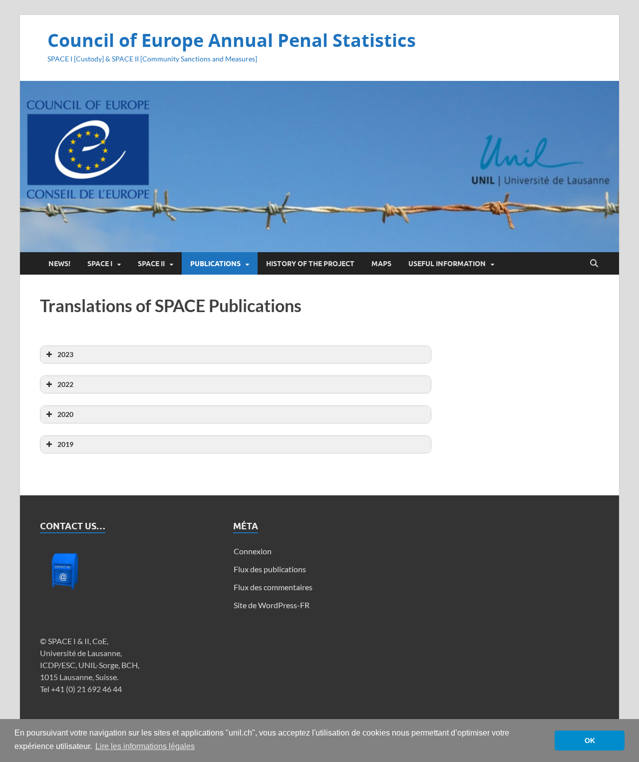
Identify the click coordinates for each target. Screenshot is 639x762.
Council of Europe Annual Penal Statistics (231, 40)
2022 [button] (65, 384)
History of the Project (310, 264)
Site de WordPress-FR (272, 605)
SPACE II (151, 264)
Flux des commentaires (273, 587)
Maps (381, 264)
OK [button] (590, 741)
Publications (215, 264)
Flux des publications (270, 569)
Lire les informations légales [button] (145, 746)
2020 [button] (65, 414)
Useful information (447, 264)
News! (59, 264)
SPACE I (99, 264)
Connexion (253, 551)
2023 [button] (65, 354)
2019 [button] (65, 444)
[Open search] (594, 263)
